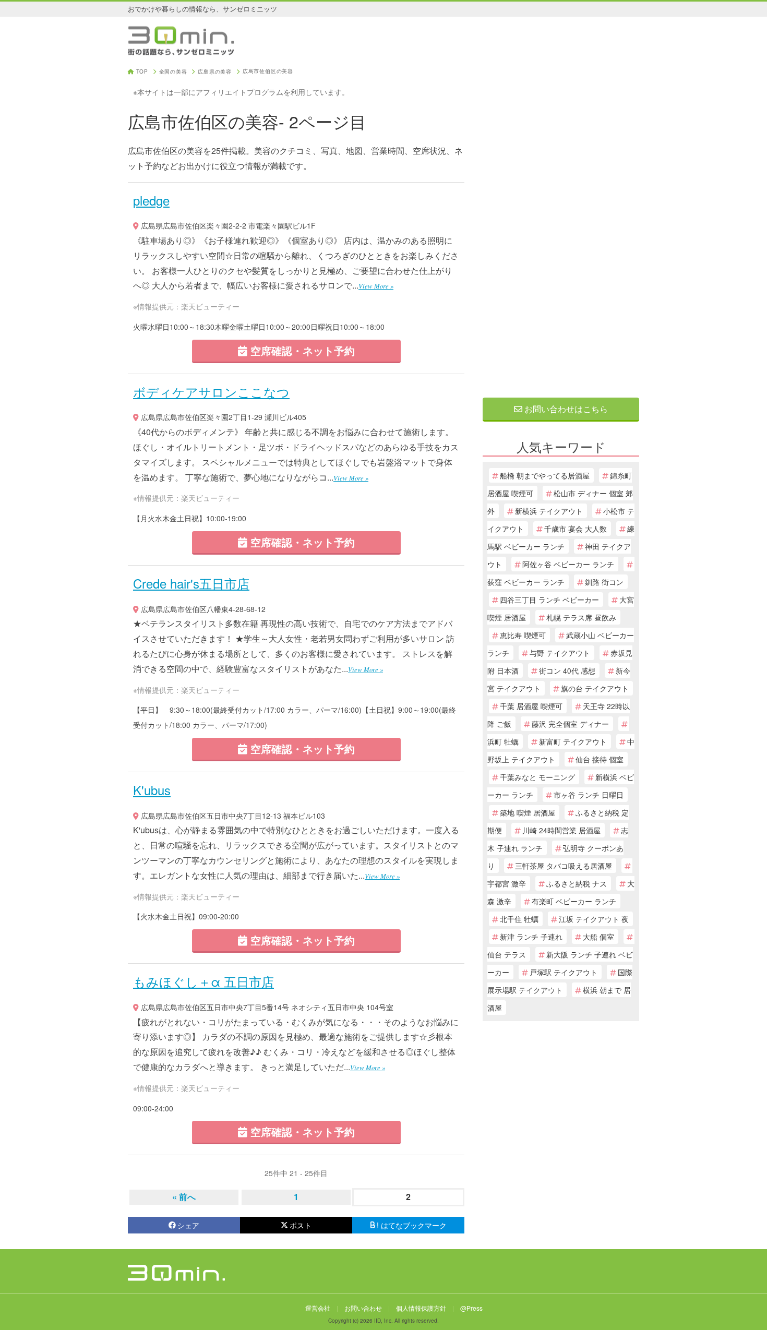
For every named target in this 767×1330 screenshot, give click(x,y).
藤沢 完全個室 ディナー (570, 723)
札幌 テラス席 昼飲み (581, 617)
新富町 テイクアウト (573, 741)
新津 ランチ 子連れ (531, 936)
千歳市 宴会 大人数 (575, 528)
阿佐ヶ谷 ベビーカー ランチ (568, 564)
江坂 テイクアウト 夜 (594, 919)
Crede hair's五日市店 (191, 583)
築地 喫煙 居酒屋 (527, 812)
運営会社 (317, 1307)
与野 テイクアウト (560, 653)
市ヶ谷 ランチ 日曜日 (589, 794)
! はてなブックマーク (412, 1225)
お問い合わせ (363, 1307)
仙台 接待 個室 (600, 759)
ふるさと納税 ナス (576, 883)
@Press (471, 1307)
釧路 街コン (604, 582)
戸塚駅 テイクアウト (563, 972)
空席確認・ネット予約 (301, 350)
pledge (151, 200)
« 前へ (184, 1197)
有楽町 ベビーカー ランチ (574, 901)
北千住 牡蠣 (519, 919)
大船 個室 (598, 936)
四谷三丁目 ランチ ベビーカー (549, 599)
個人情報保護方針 (421, 1307)
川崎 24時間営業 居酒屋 (561, 830)
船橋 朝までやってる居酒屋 (545, 475)
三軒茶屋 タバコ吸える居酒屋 (563, 865)
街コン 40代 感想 (567, 670)
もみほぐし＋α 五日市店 (203, 981)
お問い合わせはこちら (565, 409)
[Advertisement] (561, 225)
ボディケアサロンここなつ (211, 391)
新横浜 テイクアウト (549, 511)
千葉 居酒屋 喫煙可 (531, 706)
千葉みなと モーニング (537, 777)
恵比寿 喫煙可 (523, 635)
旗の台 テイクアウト (595, 688)
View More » (375, 285)
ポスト (300, 1225)
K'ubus (152, 790)
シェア (188, 1225)
